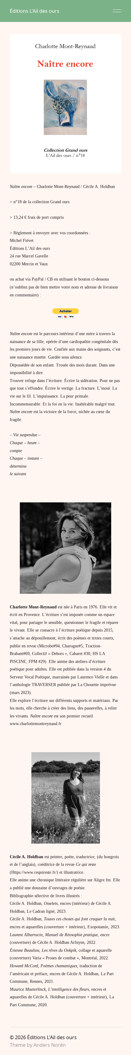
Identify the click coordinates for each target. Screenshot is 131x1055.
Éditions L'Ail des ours (34, 11)
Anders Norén (50, 1045)
